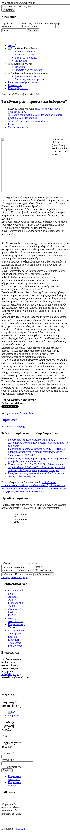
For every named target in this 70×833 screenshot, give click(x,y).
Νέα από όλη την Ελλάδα (28, 69)
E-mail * (38, 566)
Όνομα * (34, 563)
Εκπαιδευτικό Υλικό (26, 57)
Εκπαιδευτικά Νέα (25, 51)
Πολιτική (20, 66)
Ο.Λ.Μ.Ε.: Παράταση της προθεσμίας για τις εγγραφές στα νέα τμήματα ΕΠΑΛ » (34, 490)
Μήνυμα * (7, 563)
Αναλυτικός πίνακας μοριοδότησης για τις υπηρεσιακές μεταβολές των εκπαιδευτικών (37, 460)
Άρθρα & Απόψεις (25, 54)
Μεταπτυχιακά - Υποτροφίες (16, 632)
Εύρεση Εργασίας (18, 88)
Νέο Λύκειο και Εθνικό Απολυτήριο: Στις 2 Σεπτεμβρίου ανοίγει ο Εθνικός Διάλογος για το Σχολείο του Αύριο (38, 442)
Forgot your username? (14, 784)
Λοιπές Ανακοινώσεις (15, 620)
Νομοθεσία (21, 60)
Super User (9, 420)
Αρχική (12, 45)
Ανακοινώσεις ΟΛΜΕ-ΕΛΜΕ (15, 612)
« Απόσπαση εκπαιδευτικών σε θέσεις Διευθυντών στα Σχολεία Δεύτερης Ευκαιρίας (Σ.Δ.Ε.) (33, 485)
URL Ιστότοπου (42, 570)
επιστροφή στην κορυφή (14, 577)
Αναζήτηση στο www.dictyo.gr (18, 2)
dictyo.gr (20, 828)
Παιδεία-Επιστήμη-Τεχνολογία (24, 82)
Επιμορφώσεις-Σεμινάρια (28, 76)
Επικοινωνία (15, 85)
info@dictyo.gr (17, 426)
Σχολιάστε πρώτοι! (18, 127)
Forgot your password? (14, 778)
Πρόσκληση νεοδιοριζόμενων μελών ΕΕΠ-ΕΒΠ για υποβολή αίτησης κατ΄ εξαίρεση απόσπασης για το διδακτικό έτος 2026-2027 (36, 451)
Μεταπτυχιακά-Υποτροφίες (29, 79)
